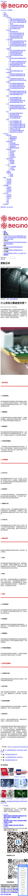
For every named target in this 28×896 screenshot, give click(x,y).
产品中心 (6, 133)
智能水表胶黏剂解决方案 (16, 71)
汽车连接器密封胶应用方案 (17, 88)
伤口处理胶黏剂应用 (15, 118)
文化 (8, 202)
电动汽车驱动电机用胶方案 (17, 33)
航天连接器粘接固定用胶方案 (17, 86)
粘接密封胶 (10, 141)
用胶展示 (9, 188)
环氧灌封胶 (13, 140)
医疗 (8, 111)
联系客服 (9, 10)
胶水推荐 (9, 179)
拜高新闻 (9, 182)
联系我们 (6, 826)
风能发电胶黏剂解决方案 (16, 64)
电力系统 (9, 56)
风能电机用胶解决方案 (16, 99)
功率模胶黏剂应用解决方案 (17, 78)
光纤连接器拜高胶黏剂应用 (17, 83)
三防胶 (20, 801)
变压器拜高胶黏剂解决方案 (17, 107)
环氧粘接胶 (13, 146)
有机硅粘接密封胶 (14, 144)
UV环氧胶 (12, 169)
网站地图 (15, 889)
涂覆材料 (9, 172)
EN (4, 259)
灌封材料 (9, 135)
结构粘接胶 (13, 143)
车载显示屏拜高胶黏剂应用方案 (18, 20)
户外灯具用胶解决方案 (16, 122)
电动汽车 (9, 30)
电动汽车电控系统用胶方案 (17, 34)
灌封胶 (5, 14)
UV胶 (8, 165)
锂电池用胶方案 (14, 31)
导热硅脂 (12, 155)
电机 (8, 96)
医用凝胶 (12, 162)
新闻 (5, 177)
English (5, 1)
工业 (8, 103)
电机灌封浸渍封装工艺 (11, 754)
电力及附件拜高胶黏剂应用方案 (18, 61)
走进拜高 (9, 194)
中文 (2, 1)
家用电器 (9, 72)
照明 (8, 119)
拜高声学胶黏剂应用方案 (16, 55)
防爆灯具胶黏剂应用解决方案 (17, 124)
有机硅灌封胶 (13, 136)
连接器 (8, 81)
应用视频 (6, 185)
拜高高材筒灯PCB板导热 (16, 132)
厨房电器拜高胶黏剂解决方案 (17, 74)
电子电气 (9, 69)
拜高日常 (9, 191)
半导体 (8, 77)
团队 (8, 201)
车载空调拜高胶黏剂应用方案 (17, 19)
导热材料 (9, 149)
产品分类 (6, 814)
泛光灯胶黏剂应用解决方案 (17, 130)
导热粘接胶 (13, 151)
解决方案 (6, 16)
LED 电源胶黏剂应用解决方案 (17, 125)
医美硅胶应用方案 (14, 114)
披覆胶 (11, 176)
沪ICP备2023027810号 (6, 889)
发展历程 (9, 196)
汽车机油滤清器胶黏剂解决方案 (18, 41)
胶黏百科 (9, 183)
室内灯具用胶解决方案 (16, 121)
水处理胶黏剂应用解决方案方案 (18, 44)
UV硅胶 (12, 168)
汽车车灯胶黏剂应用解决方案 (17, 127)
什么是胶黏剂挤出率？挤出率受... (14, 757)
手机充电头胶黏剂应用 (16, 53)
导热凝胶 (12, 154)
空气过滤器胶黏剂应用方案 (17, 42)
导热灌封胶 (13, 157)
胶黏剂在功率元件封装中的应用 (18, 80)
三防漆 (11, 174)
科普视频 (9, 190)
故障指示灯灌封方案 (15, 129)
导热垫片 (12, 152)
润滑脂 (8, 171)
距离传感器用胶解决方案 (16, 94)
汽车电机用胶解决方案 (16, 97)
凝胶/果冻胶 (10, 158)
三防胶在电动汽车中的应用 (17, 27)
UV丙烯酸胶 (13, 166)
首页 (5, 12)
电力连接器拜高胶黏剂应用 (17, 85)
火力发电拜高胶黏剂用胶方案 (17, 63)
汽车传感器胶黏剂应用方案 (17, 25)
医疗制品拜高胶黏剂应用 (16, 113)
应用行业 (6, 819)
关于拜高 (6, 193)
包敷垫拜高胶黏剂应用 (16, 116)
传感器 (8, 89)
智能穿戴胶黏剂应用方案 (16, 52)
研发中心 (9, 198)
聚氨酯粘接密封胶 (14, 147)
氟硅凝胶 (12, 160)
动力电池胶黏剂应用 (15, 28)
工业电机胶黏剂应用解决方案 (17, 100)
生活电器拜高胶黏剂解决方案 (17, 75)
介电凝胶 (12, 163)
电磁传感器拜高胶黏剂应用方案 (18, 91)
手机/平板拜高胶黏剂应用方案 (17, 50)
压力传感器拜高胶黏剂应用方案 (18, 92)
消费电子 (9, 49)
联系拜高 (6, 204)
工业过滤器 (10, 39)
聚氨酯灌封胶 (13, 138)
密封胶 (12, 801)
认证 (8, 199)
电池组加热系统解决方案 (16, 36)
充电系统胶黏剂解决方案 (16, 38)
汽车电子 (9, 17)
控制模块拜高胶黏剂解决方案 (17, 105)
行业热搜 (9, 180)
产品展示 (9, 187)
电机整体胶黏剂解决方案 (16, 102)
